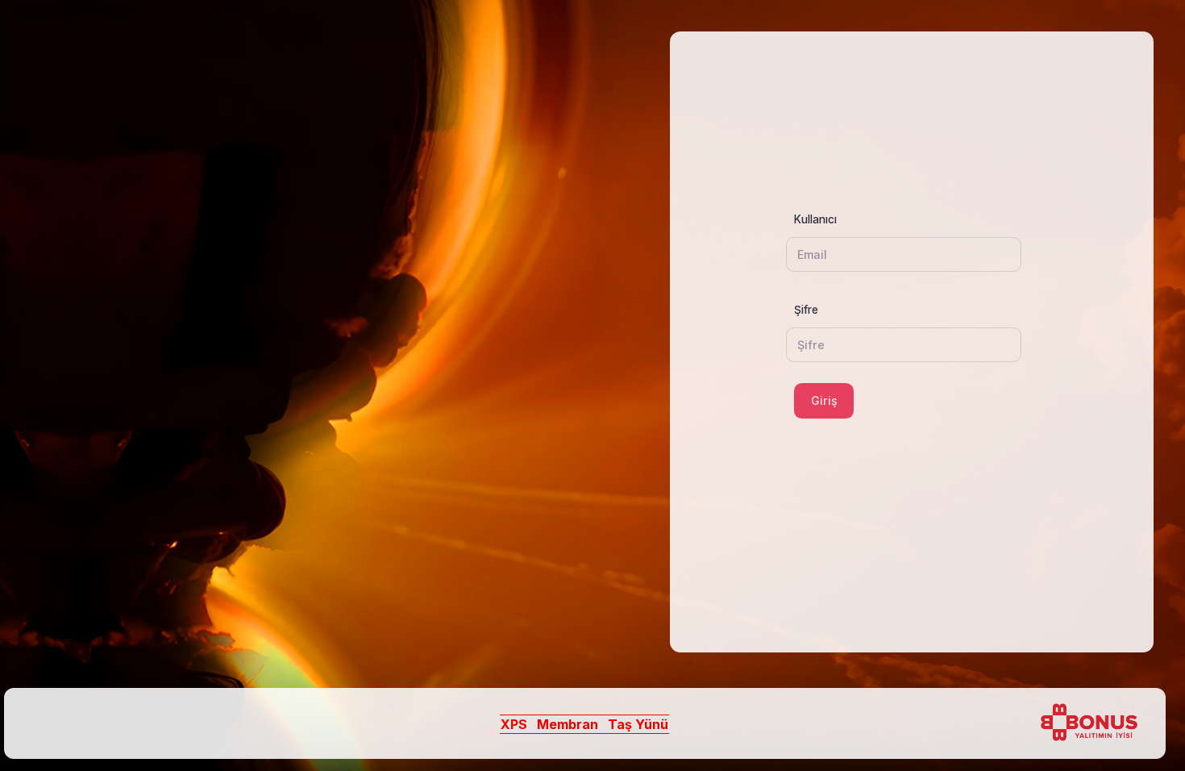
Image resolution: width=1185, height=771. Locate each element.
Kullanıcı (809, 219)
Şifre (806, 309)
